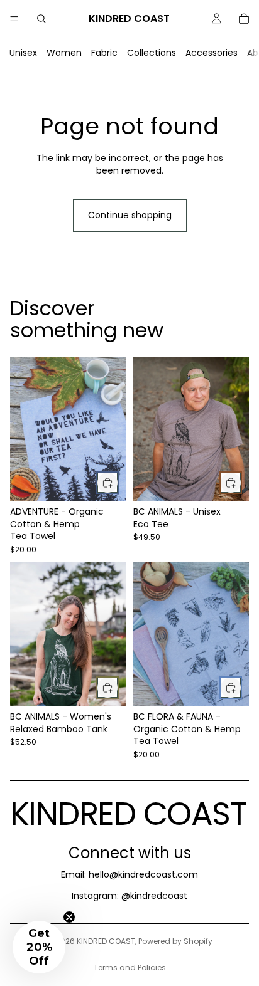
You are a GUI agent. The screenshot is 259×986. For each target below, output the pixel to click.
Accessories (211, 52)
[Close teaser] (69, 917)
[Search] (41, 19)
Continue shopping (130, 215)
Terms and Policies (130, 967)
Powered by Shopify (175, 941)
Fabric (104, 52)
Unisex (23, 52)
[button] (39, 947)
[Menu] (14, 18)
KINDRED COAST (106, 941)
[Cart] (244, 19)
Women (64, 52)
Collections (151, 52)
